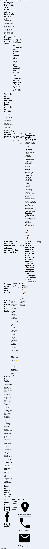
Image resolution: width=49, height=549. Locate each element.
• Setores (14, 504)
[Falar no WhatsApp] (24, 548)
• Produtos (14, 503)
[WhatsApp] (7, 524)
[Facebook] (7, 516)
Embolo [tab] (24, 283)
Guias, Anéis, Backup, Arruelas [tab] (25, 293)
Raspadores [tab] (25, 287)
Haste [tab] (23, 285)
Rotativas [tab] (24, 289)
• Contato (14, 509)
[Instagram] (7, 508)
